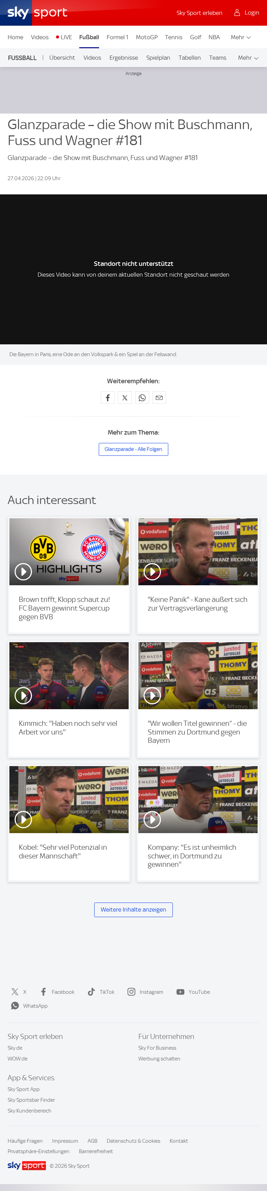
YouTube (199, 992)
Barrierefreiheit (96, 1151)
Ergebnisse (124, 57)
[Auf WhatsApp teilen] (142, 397)
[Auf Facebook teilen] (108, 397)
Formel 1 (117, 37)
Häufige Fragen (25, 1141)
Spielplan (158, 57)
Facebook (63, 992)
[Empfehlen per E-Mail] (159, 397)
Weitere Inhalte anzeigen (133, 909)
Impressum (65, 1141)
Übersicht (62, 57)
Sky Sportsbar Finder (31, 1100)
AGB (92, 1141)
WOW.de (17, 1059)
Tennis (174, 37)
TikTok (107, 992)
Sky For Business (157, 1048)
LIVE (66, 37)
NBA (214, 37)
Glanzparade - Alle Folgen (133, 449)
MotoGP (147, 37)
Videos (40, 37)
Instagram (151, 992)
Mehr (237, 37)
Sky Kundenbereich (29, 1111)
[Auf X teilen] (125, 397)
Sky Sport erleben (199, 12)
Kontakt (179, 1141)
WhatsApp (35, 1006)
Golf (195, 37)
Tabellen (190, 57)
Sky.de (15, 1048)
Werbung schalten (159, 1059)
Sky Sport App (24, 1089)
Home (15, 37)
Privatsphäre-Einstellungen (39, 1151)
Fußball (89, 37)
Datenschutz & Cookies (133, 1141)
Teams (217, 57)
